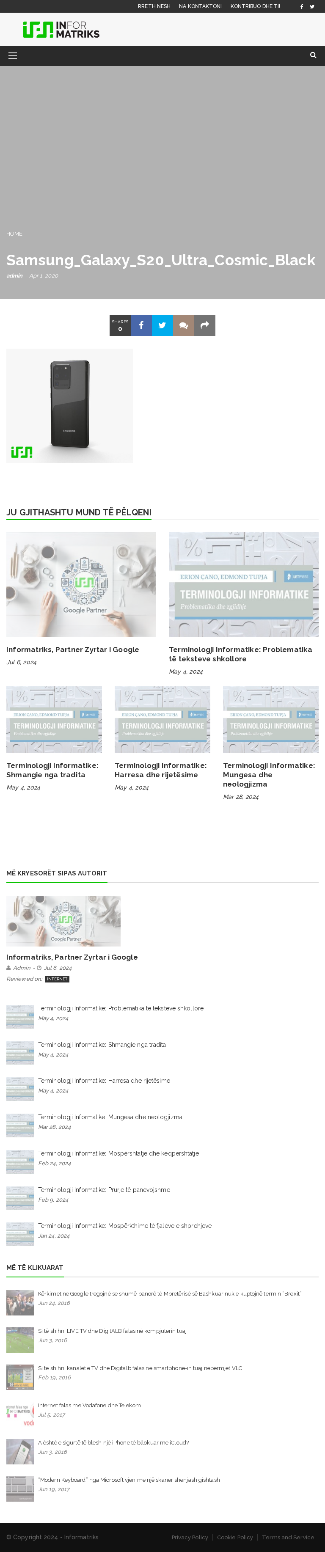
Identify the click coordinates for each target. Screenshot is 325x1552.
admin (14, 275)
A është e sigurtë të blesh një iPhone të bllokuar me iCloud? (113, 1442)
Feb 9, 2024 (53, 1200)
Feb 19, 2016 (54, 1377)
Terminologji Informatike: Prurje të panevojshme (104, 1189)
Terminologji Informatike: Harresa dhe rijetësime (104, 1080)
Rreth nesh (154, 6)
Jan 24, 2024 (53, 1236)
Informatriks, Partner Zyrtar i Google (72, 649)
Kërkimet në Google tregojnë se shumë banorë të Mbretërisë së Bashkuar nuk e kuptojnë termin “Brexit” (170, 1294)
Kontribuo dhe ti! (256, 6)
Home (14, 234)
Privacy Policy (190, 1537)
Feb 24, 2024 (54, 1163)
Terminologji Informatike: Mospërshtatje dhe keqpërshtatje (118, 1153)
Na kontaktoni (200, 6)
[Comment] (183, 325)
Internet (57, 979)
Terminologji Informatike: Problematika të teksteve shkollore (121, 1008)
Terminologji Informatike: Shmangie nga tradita (102, 1044)
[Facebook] (301, 6)
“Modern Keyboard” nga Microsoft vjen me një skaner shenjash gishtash (129, 1480)
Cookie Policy (235, 1537)
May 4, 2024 (186, 671)
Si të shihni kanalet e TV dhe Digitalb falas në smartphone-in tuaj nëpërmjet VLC (140, 1368)
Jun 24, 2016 (54, 1303)
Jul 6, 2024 (21, 662)
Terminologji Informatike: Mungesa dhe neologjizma (269, 774)
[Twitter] (312, 6)
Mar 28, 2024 (241, 796)
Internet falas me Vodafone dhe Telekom (89, 1405)
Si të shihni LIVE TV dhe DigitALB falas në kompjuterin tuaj (112, 1331)
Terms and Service (288, 1537)
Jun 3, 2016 (52, 1340)
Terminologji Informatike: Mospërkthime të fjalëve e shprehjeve (125, 1225)
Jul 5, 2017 (51, 1415)
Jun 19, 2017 (53, 1489)
